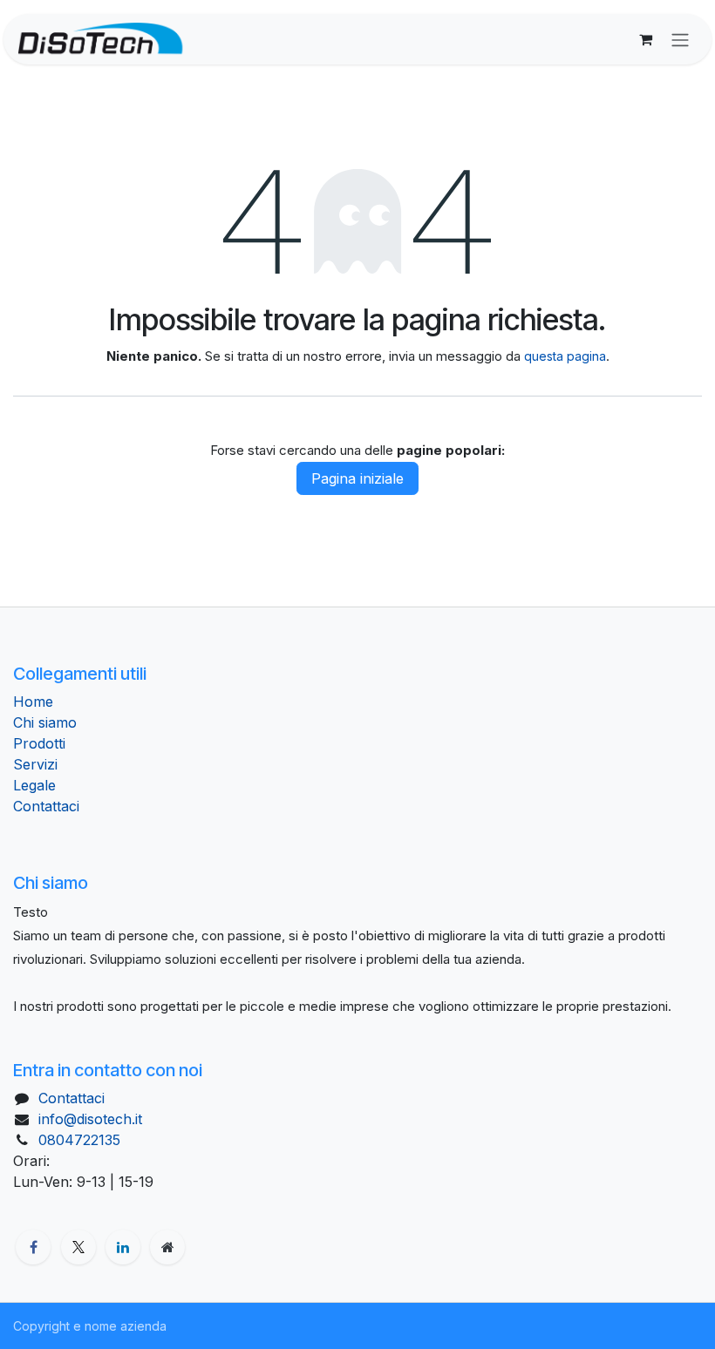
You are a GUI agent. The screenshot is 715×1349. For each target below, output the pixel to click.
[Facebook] (33, 1247)
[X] (78, 1247)
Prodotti (39, 743)
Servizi (35, 764)
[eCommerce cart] (645, 39)
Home (33, 701)
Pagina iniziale (357, 478)
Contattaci (46, 806)
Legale (34, 785)
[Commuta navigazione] (680, 39)
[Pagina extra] (167, 1247)
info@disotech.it (90, 1119)
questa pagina (565, 356)
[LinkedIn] (123, 1247)
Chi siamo (45, 722)
